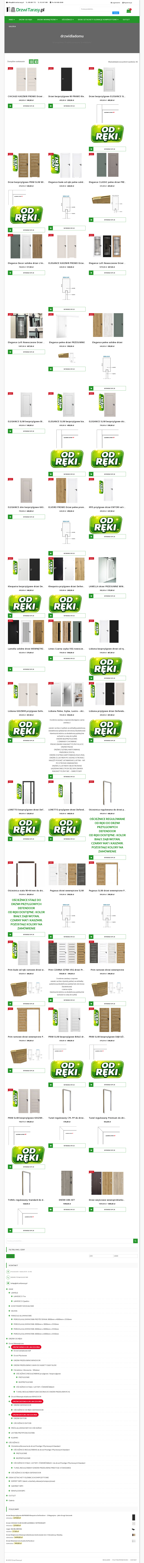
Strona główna (58, 42)
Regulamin (106, 1560)
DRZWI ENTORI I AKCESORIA (25, 1415)
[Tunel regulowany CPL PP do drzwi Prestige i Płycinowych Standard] (67, 1101)
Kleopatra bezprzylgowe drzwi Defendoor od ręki (33, 586)
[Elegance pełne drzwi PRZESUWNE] (67, 325)
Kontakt (133, 1560)
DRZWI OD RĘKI (25, 19)
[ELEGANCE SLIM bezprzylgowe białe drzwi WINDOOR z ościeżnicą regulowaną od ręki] (67, 404)
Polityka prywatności (120, 1560)
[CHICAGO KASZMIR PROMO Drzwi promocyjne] (26, 79)
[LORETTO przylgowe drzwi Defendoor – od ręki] (67, 792)
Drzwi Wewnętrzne (46, 19)
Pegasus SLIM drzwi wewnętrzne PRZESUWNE (112, 890)
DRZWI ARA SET (67, 1200)
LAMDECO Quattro (21, 1301)
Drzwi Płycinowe (20, 1355)
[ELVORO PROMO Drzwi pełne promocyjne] (67, 490)
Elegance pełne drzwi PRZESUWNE (67, 342)
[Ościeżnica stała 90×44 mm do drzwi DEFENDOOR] (26, 873)
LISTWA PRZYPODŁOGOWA (23, 1433)
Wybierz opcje (28, 106)
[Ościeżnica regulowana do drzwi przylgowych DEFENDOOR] (107, 792)
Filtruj (10, 1256)
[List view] (36, 61)
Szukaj (116, 13)
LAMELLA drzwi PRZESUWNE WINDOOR (109, 586)
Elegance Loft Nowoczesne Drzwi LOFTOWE (111, 263)
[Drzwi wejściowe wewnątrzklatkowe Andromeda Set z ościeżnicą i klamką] (107, 1183)
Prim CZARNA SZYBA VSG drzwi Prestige (68, 969)
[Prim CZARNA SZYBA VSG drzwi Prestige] (67, 953)
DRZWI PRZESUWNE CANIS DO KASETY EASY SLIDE (35, 1365)
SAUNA (14, 1311)
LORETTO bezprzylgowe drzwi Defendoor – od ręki (34, 809)
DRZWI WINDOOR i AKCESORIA (26, 1347)
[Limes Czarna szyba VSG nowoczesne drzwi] (67, 632)
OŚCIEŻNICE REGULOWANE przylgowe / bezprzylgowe (38, 1373)
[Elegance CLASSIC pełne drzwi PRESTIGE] (107, 165)
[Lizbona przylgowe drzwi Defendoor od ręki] (107, 694)
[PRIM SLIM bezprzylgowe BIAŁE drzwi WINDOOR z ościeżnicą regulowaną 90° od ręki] (67, 1020)
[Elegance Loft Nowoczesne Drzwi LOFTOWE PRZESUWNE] (26, 325)
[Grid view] (31, 61)
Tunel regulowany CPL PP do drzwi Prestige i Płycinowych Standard (83, 1117)
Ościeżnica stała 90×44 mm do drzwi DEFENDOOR (33, 890)
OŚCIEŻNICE (67, 19)
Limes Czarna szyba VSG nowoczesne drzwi (70, 648)
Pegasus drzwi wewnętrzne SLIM (67, 890)
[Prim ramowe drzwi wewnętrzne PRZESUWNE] (26, 1020)
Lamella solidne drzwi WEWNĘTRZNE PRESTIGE (32, 648)
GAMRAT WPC (17, 1486)
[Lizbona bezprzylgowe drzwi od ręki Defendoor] (107, 632)
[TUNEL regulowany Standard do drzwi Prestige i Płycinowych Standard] (26, 1183)
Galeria (12, 26)
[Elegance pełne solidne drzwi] (107, 325)
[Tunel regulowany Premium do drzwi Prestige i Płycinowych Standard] (107, 1101)
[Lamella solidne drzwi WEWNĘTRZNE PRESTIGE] (26, 632)
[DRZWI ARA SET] (67, 1183)
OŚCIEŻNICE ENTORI (22, 1423)
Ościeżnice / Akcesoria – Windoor (27, 1370)
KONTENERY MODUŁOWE (22, 1306)
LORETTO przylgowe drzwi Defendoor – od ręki (72, 809)
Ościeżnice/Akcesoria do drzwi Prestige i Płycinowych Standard (35, 1446)
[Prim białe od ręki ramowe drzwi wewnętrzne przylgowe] (26, 953)
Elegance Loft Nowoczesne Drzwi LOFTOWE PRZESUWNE (37, 342)
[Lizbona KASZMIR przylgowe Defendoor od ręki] (26, 694)
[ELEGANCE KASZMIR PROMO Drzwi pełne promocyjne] (67, 246)
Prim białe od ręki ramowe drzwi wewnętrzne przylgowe (37, 969)
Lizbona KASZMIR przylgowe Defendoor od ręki (32, 711)
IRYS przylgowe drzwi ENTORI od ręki (108, 507)
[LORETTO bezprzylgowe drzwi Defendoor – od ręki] (26, 792)
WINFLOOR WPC (18, 1491)
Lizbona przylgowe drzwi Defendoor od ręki (111, 711)
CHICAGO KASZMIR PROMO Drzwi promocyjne (31, 96)
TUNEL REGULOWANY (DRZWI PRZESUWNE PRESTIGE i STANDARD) (42, 1468)
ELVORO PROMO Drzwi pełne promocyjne (69, 507)
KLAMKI (14, 1438)
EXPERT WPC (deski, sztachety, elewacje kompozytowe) (33, 1481)
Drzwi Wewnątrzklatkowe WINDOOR (26, 1396)
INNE (11, 19)
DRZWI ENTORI (20, 1418)
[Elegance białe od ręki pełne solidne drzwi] (67, 165)
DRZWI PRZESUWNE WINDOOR (27, 1360)
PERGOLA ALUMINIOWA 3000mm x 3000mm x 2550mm (36, 1324)
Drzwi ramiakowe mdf (22, 1351)
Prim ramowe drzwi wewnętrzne (107, 969)
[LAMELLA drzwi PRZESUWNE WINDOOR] (107, 569)
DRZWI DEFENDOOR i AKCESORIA (27, 1401)
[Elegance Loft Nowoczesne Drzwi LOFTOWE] (107, 246)
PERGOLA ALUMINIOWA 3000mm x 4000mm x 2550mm (36, 1329)
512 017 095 (43, 2)
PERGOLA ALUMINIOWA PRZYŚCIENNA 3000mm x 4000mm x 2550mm (43, 1319)
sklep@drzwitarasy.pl (16, 2)
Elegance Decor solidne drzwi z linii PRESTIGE (31, 263)
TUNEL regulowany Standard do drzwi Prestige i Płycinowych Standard (44, 1200)
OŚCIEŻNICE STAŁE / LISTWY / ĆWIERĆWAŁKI (35, 1387)
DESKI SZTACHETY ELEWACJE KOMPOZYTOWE (97, 19)
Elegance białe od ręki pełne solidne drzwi (70, 182)
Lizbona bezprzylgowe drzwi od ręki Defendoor (113, 648)
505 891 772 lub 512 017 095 (19, 1277)
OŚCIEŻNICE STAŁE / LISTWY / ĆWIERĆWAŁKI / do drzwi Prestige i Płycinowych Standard (49, 1463)
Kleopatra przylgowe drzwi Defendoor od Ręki (72, 586)
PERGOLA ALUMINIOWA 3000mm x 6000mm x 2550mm (36, 1334)
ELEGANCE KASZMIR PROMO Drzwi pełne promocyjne (76, 263)
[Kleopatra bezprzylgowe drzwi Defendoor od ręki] (26, 569)
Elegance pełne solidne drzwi (107, 342)
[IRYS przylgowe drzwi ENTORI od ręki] (107, 490)
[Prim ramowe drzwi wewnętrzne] (107, 953)
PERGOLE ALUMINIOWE (21, 1316)
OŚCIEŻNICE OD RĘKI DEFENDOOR (28, 1410)
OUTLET (126, 19)
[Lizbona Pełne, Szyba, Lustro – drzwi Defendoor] (67, 694)
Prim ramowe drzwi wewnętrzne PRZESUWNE (31, 1036)
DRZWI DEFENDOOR (22, 1405)
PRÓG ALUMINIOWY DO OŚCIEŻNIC (26, 1428)
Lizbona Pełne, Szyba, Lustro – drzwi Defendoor (73, 711)
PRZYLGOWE (24, 1377)
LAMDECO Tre (20, 1296)
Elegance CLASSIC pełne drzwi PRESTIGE (110, 182)
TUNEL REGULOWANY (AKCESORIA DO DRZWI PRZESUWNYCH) (43, 1392)
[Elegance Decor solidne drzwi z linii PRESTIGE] (26, 246)
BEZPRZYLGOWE (26, 1382)
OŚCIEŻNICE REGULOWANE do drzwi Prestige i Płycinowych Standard (41, 1450)
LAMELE (14, 1293)
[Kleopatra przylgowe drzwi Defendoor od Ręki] (67, 569)
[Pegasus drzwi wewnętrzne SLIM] (67, 873)
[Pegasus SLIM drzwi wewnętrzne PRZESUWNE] (107, 873)
